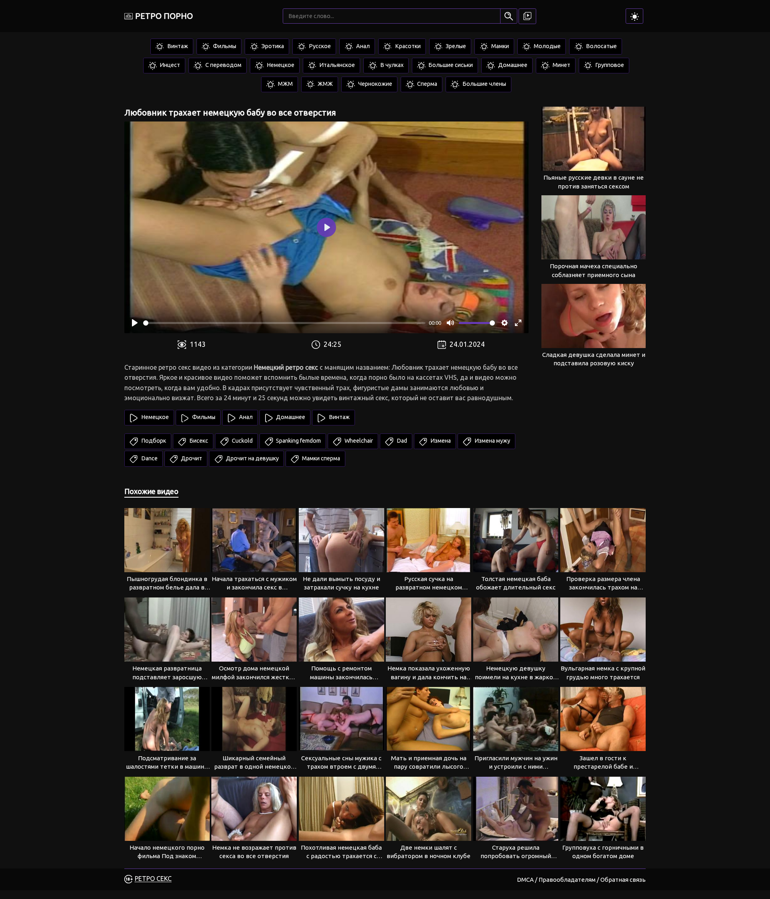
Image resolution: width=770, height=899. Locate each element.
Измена (440, 440)
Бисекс (198, 440)
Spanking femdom (298, 440)
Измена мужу (491, 440)
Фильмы (224, 46)
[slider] (284, 323)
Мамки (499, 46)
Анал (362, 46)
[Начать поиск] (508, 16)
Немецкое (279, 65)
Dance (149, 458)
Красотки (407, 46)
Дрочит (191, 458)
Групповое (609, 65)
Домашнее (512, 65)
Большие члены (483, 84)
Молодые (547, 46)
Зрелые (455, 46)
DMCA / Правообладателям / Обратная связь (581, 879)
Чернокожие (374, 84)
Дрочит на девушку (252, 458)
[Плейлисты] (527, 16)
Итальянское (336, 65)
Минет (560, 65)
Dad (401, 440)
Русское (319, 46)
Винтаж (177, 46)
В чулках (391, 65)
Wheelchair (358, 440)
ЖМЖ (324, 84)
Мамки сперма (320, 458)
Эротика (272, 46)
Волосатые (601, 46)
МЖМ (285, 84)
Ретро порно (164, 15)
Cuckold (242, 440)
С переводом (222, 65)
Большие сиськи (450, 65)
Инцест (169, 65)
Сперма (426, 84)
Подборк (153, 440)
